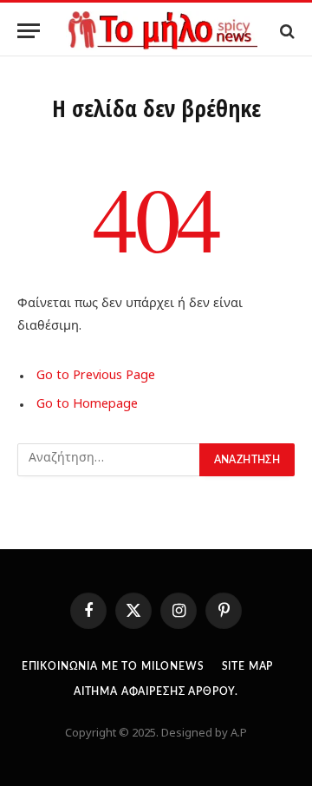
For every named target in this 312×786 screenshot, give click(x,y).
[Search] (285, 30)
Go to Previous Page (95, 376)
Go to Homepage (87, 405)
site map (248, 666)
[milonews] (161, 31)
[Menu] (28, 30)
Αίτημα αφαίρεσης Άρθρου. (156, 691)
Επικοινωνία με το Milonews (113, 666)
